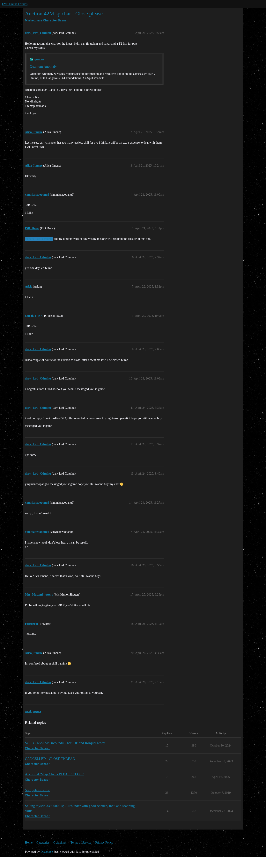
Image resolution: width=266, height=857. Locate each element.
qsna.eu (39, 59)
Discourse (47, 851)
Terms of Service (80, 842)
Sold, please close (37, 790)
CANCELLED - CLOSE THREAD (50, 759)
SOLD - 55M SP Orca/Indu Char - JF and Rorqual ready (65, 743)
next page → (33, 711)
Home (29, 842)
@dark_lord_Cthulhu (39, 238)
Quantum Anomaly (43, 66)
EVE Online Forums (14, 4)
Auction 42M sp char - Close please (64, 14)
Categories (42, 842)
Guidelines (60, 842)
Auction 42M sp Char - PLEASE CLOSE (54, 774)
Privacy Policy (104, 842)
